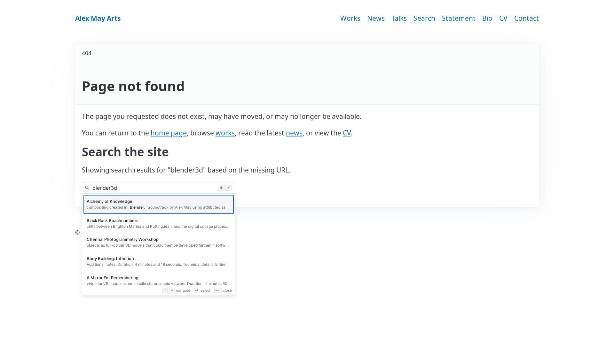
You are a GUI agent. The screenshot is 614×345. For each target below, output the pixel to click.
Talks (399, 18)
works (225, 132)
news (294, 132)
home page (169, 132)
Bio (487, 18)
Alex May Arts (98, 18)
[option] (158, 204)
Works (350, 18)
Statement (459, 18)
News (376, 18)
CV (503, 18)
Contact (526, 18)
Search (424, 18)
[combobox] (158, 188)
